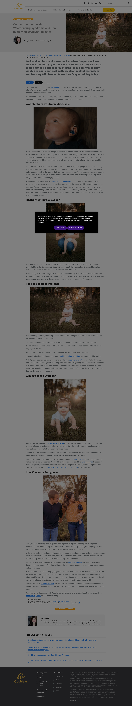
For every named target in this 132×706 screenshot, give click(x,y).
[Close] (95, 214)
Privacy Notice (87, 220)
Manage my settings (75, 228)
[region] (66, 222)
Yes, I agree (60, 228)
